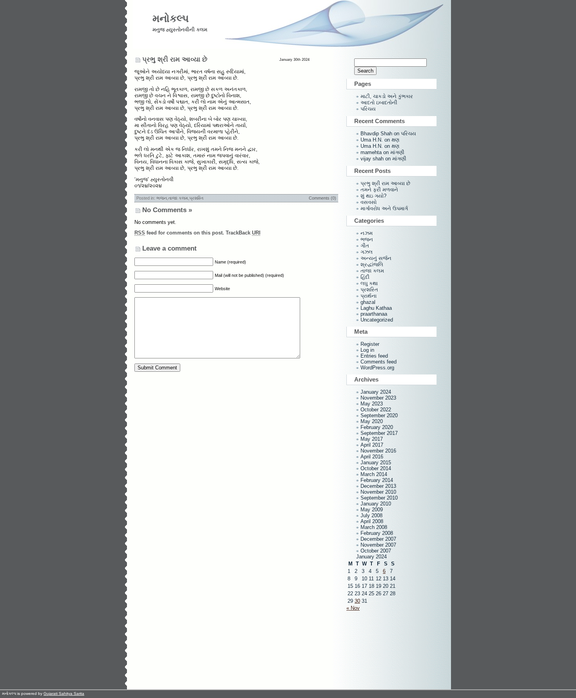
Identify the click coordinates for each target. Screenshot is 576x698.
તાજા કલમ (178, 198)
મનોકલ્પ (170, 18)
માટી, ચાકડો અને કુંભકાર (386, 96)
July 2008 (371, 515)
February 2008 (376, 533)
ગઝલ (366, 252)
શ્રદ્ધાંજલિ (371, 264)
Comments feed (378, 362)
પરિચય (368, 109)
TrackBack (243, 233)
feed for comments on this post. (179, 233)
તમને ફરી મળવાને (379, 190)
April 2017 (371, 445)
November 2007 (378, 545)
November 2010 (378, 492)
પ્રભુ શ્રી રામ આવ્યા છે (174, 59)
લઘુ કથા (369, 283)
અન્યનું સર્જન (375, 258)
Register (369, 344)
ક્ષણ (395, 140)
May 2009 (371, 510)
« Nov (353, 608)
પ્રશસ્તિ (196, 198)
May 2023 (371, 404)
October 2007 (375, 551)
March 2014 (373, 474)
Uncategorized (376, 320)
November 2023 (378, 398)
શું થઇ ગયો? (373, 196)
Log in (367, 350)
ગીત (364, 246)
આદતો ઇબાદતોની (378, 102)
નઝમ (366, 233)
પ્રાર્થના (368, 296)
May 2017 (371, 439)
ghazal (367, 302)
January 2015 (375, 462)
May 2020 (371, 421)
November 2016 (378, 451)
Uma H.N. (371, 140)
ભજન (161, 198)
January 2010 (375, 504)
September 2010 (379, 498)
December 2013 (378, 486)
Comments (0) (322, 198)
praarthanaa (373, 314)
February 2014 (376, 480)
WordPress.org (377, 368)
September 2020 (379, 415)
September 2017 (379, 433)
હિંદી (365, 277)
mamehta (371, 152)
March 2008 (373, 527)
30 (357, 601)
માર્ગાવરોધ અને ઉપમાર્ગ (384, 208)
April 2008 (371, 521)
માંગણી (397, 152)
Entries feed (374, 356)
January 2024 (375, 392)
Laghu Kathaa (376, 308)
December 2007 (378, 539)
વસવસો (368, 202)
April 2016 (371, 457)
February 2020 (376, 427)
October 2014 (375, 468)
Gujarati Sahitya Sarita (63, 693)
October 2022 (375, 410)
